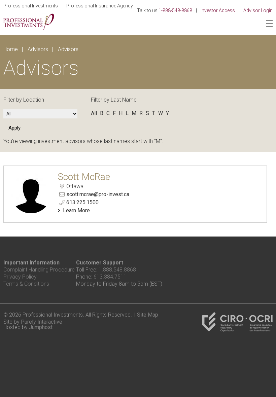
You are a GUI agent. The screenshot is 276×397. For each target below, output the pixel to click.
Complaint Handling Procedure (39, 269)
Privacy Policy (20, 277)
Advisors (38, 49)
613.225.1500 (82, 202)
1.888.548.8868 (117, 269)
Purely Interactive (41, 322)
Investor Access (218, 10)
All (94, 113)
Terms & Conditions (26, 284)
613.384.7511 (110, 277)
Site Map (147, 315)
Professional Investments (30, 5)
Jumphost (41, 327)
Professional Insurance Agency (99, 5)
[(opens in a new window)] (237, 330)
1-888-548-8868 (175, 10)
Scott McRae (84, 176)
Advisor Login (258, 10)
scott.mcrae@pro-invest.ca (97, 194)
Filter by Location (23, 100)
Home (10, 49)
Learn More (76, 210)
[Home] (28, 28)
